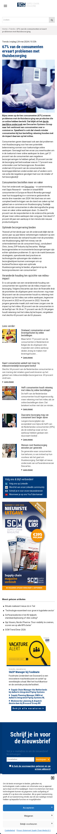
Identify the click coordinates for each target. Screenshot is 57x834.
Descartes (29, 186)
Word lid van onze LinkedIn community (26, 487)
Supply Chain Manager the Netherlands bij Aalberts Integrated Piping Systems (28, 691)
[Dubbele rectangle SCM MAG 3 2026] (24, 546)
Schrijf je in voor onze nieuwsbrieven (26, 491)
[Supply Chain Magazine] (29, 4)
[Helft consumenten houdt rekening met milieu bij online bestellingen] (9, 393)
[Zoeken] (52, 20)
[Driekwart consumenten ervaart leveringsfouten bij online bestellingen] (9, 336)
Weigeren (28, 816)
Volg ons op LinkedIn (18, 483)
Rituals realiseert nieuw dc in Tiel (20, 606)
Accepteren (28, 807)
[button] (52, 777)
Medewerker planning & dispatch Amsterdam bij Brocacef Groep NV (25, 702)
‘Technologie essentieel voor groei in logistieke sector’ (29, 610)
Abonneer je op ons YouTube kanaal (25, 494)
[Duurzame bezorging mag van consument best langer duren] (9, 420)
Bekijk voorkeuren (28, 824)
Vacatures (21, 669)
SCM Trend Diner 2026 (15, 629)
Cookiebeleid (10, 830)
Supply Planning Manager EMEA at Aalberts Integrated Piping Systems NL (27, 696)
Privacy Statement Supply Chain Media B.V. (34, 830)
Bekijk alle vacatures (27, 708)
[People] (28, 650)
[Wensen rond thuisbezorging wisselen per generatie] (9, 451)
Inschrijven (41, 759)
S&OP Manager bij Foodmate (24, 672)
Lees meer (28, 357)
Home (4, 29)
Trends (12, 29)
